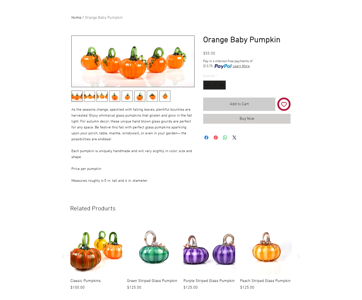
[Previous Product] (63, 257)
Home (76, 17)
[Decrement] (207, 85)
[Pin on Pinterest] (216, 137)
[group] (181, 256)
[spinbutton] (214, 85)
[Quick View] (96, 248)
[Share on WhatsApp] (225, 137)
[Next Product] (299, 257)
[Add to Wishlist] (284, 104)
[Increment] (222, 85)
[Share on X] (234, 137)
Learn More (241, 66)
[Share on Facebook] (206, 137)
